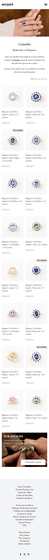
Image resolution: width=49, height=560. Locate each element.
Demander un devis (33, 462)
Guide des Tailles (24, 493)
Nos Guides (24, 535)
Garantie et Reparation (24, 520)
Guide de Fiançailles (24, 495)
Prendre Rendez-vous (24, 490)
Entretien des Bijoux (24, 498)
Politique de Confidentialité (24, 511)
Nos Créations (24, 538)
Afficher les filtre (38, 79)
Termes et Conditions (24, 505)
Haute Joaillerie (24, 544)
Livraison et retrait (24, 514)
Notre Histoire (24, 532)
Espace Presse (24, 523)
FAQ (24, 525)
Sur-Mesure (24, 541)
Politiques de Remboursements (24, 508)
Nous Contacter (24, 487)
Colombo (16, 60)
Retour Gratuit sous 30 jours (24, 517)
